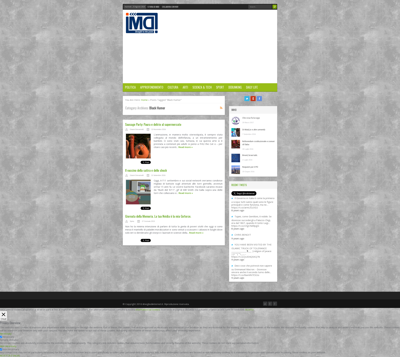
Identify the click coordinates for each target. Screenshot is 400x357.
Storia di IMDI (153, 6)
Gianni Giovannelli (136, 129)
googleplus (253, 98)
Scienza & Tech (202, 87)
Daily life (252, 87)
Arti (185, 87)
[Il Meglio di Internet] (142, 30)
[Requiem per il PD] (235, 169)
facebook (259, 98)
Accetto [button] (249, 309)
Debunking (235, 87)
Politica (130, 87)
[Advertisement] (200, 56)
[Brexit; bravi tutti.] (235, 158)
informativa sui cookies (148, 309)
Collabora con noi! (170, 6)
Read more (185, 147)
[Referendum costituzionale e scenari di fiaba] (235, 144)
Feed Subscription (221, 107)
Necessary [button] (6, 333)
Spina (132, 221)
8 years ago (237, 210)
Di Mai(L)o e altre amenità (253, 129)
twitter (246, 98)
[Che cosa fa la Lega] (235, 120)
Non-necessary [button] (8, 346)
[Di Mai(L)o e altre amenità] (235, 132)
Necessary (8, 336)
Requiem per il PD (250, 167)
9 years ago (237, 238)
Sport (220, 87)
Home (144, 99)
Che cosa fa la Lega (251, 118)
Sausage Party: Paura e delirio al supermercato (153, 124)
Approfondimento (151, 87)
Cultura (173, 87)
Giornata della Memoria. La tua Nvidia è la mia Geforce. (158, 216)
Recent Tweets (239, 185)
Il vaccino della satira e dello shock (146, 170)
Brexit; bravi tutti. (250, 155)
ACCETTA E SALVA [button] (10, 355)
